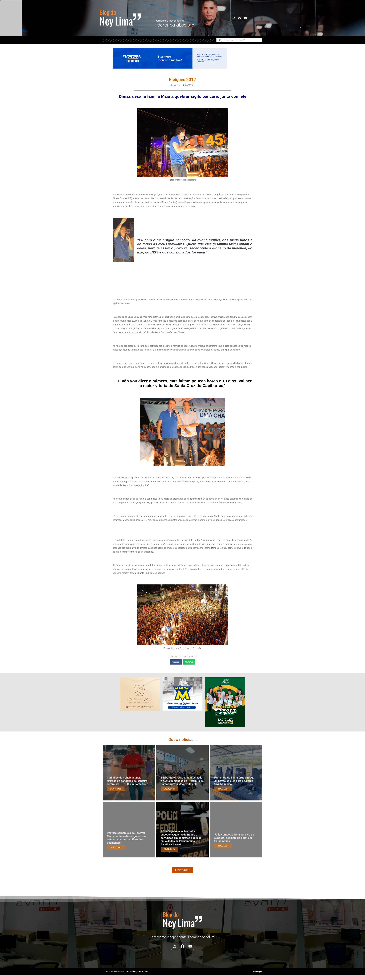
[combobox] (239, 40)
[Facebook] (239, 18)
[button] (176, 662)
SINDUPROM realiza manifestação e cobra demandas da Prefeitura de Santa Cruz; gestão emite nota (182, 781)
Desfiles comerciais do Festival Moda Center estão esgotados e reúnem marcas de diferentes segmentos (126, 837)
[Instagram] (233, 18)
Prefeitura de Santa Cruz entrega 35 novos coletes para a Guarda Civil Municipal (234, 781)
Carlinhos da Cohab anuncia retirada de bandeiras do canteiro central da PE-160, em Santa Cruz (127, 781)
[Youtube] (245, 18)
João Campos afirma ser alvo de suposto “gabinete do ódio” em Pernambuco (234, 838)
